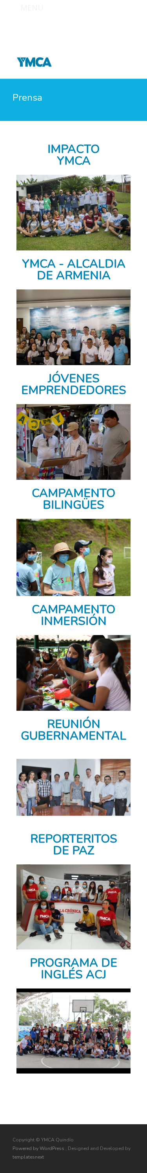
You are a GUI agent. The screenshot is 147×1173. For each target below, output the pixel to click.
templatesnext (28, 1157)
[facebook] (108, 26)
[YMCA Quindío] (28, 60)
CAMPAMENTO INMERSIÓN (73, 615)
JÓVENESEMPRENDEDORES (73, 384)
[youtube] (128, 26)
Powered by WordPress (39, 1148)
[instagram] (118, 26)
